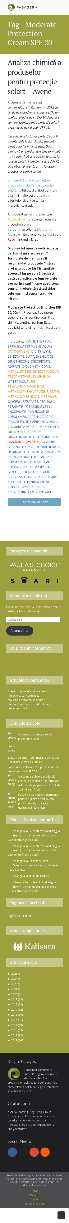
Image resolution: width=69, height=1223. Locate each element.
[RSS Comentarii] (34, 669)
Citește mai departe (34, 502)
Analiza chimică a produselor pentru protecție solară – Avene (34, 76)
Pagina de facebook (27, 902)
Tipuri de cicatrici (39, 876)
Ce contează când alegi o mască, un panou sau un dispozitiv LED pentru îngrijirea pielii (34, 835)
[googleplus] (34, 1152)
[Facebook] (12, 1152)
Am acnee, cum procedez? (24, 695)
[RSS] (45, 1152)
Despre (34, 1195)
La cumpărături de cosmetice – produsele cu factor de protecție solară (31, 185)
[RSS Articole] (53, 662)
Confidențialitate (34, 1203)
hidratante (44, 229)
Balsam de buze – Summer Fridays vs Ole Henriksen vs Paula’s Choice (33, 865)
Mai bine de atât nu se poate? (26, 700)
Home (34, 1191)
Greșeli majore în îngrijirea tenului (28, 691)
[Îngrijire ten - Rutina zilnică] (25, 662)
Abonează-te (20, 630)
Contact (34, 1199)
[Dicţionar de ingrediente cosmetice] (34, 662)
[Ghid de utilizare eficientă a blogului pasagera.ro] (15, 662)
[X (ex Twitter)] (23, 1152)
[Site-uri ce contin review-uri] (44, 662)
